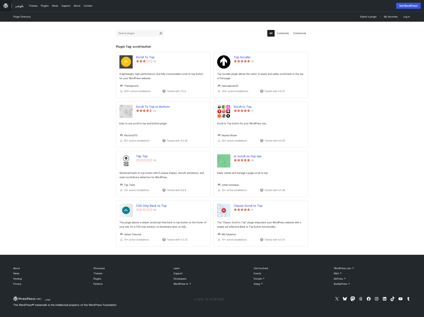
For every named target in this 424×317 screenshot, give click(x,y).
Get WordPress (408, 5)
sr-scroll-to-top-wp (247, 156)
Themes (97, 273)
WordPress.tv (182, 283)
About (16, 268)
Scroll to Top (243, 106)
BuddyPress (342, 283)
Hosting (17, 278)
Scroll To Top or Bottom (153, 106)
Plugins (97, 278)
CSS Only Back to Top (151, 205)
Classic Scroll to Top (248, 205)
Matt (338, 273)
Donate (259, 278)
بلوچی (48, 299)
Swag (258, 283)
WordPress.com (344, 268)
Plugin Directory (22, 16)
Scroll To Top (145, 57)
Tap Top (142, 156)
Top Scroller (242, 57)
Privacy (17, 283)
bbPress (340, 278)
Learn (177, 268)
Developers (180, 278)
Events (257, 273)
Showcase (99, 268)
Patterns (98, 283)
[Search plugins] (161, 33)
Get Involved (261, 268)
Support (178, 273)
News (16, 273)
